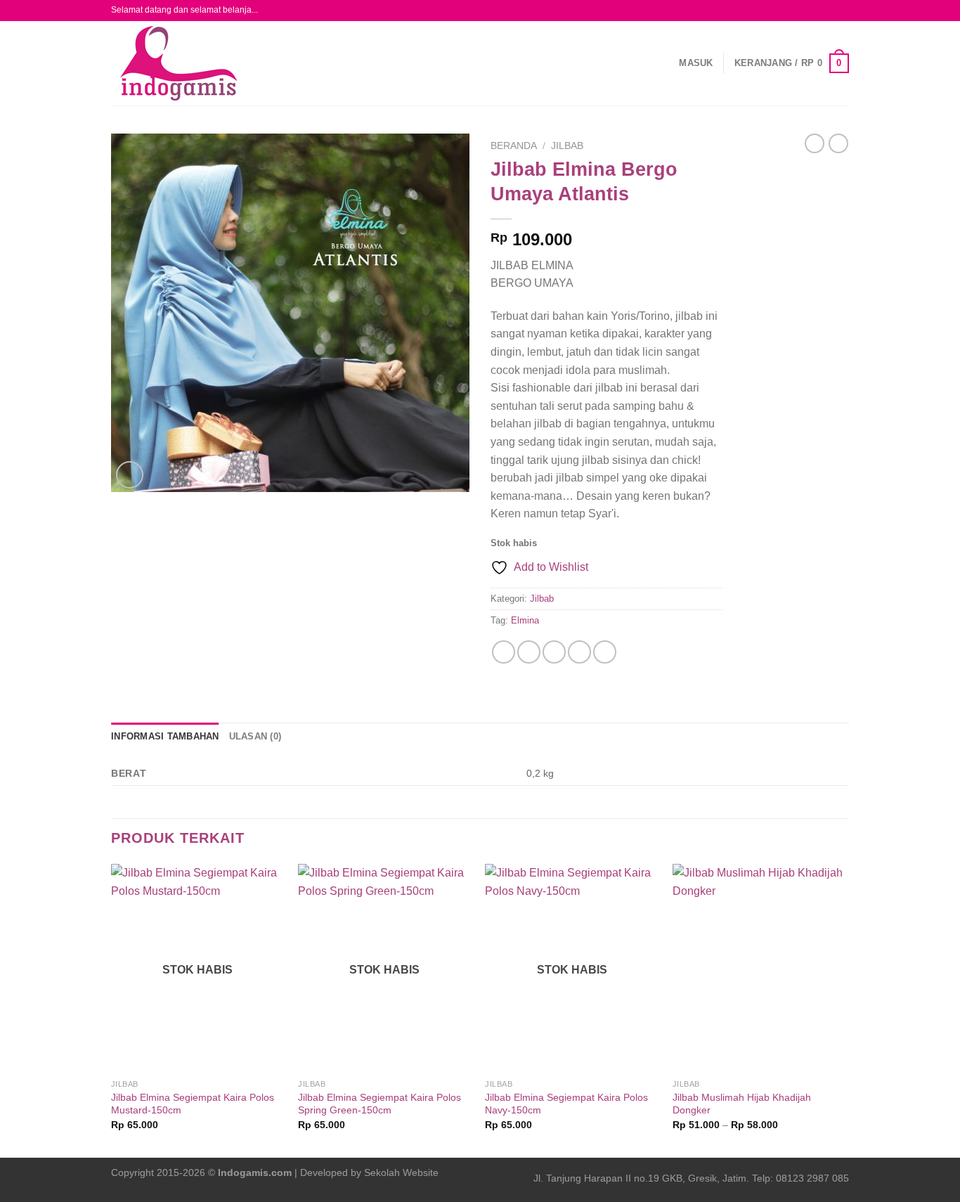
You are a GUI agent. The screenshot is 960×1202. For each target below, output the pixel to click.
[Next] (844, 1009)
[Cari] (285, 63)
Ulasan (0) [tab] (255, 736)
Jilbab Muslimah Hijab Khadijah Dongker (742, 1104)
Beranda (514, 146)
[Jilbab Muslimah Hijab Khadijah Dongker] (759, 968)
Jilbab (567, 146)
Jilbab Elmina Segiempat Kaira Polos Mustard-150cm (192, 1104)
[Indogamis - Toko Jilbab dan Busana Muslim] (185, 63)
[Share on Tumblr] (604, 652)
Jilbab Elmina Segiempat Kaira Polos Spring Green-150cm (379, 1104)
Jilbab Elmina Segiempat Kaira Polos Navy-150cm (566, 1104)
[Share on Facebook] (503, 652)
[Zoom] (129, 475)
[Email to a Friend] (554, 652)
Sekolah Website (401, 1172)
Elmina (525, 620)
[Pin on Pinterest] (579, 652)
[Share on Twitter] (528, 652)
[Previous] (111, 1009)
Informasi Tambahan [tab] (165, 736)
